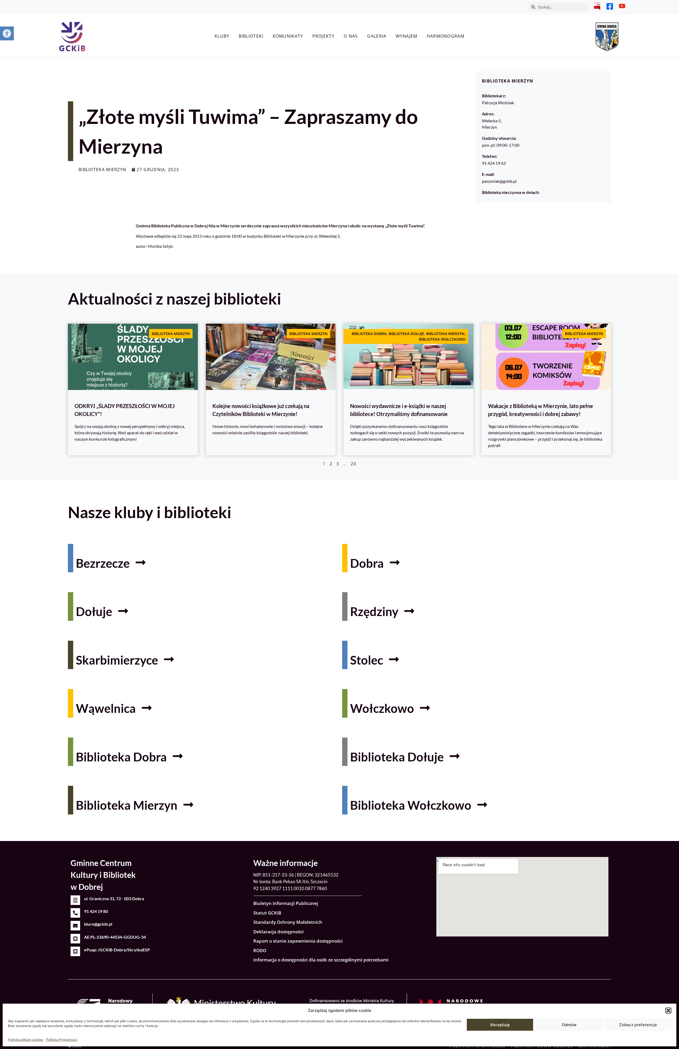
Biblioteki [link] (251, 36)
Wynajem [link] (406, 36)
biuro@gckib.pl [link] (98, 923)
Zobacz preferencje (638, 1024)
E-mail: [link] (488, 174)
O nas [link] (351, 36)
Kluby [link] (222, 36)
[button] (668, 1010)
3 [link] (337, 464)
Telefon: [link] (489, 156)
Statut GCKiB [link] (267, 913)
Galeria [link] (376, 36)
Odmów (569, 1024)
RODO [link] (259, 950)
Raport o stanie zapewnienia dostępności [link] (298, 941)
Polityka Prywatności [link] (61, 1040)
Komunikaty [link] (288, 36)
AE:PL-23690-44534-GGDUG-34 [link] (115, 936)
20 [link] (353, 464)
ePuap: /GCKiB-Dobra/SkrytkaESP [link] (117, 949)
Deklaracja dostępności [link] (278, 932)
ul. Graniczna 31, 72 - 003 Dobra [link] (114, 898)
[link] (7, 33)
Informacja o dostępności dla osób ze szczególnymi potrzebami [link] (321, 960)
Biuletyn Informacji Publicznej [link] (285, 903)
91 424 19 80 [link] (96, 911)
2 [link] (331, 464)
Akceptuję (500, 1024)
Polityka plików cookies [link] (25, 1040)
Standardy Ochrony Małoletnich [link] (287, 922)
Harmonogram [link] (445, 36)
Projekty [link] (323, 36)
